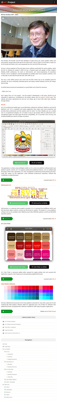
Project (9, 2)
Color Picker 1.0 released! (10, 327)
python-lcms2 (9, 397)
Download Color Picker (19, 267)
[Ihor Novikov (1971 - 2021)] (28, 37)
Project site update (9, 330)
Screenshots (10, 354)
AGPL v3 (53, 218)
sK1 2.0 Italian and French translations (13, 324)
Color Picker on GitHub (40, 267)
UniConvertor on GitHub (40, 203)
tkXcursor (8, 392)
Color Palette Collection (8, 284)
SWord (7, 387)
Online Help (10, 376)
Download (10, 356)
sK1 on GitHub (37, 162)
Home (5, 344)
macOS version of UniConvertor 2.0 (12, 333)
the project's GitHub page (45, 97)
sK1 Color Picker (5, 223)
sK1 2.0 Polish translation (10, 321)
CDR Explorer (9, 389)
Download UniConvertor (19, 203)
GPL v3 (54, 180)
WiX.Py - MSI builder (10, 382)
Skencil (7, 394)
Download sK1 (21, 162)
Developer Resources (12, 359)
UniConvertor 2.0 (6, 185)
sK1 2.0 (3, 104)
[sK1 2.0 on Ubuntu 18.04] (28, 139)
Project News (7, 346)
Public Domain (52, 311)
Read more (7, 218)
